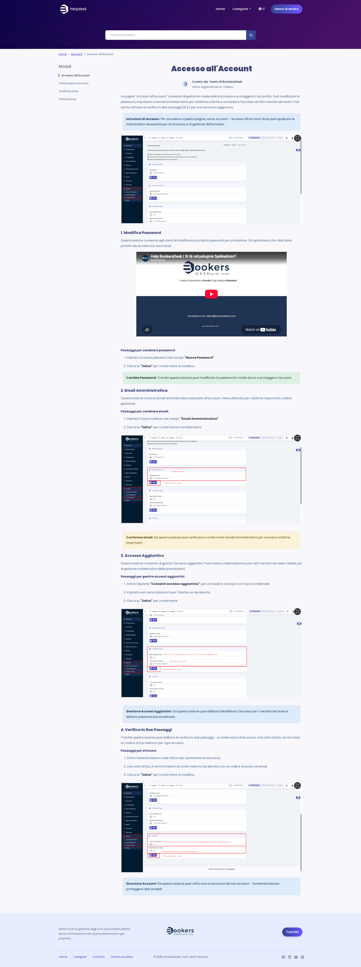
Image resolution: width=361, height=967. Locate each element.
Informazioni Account (74, 83)
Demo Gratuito (287, 9)
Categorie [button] (240, 9)
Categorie (79, 957)
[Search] (251, 35)
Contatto (99, 957)
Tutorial (292, 932)
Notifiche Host (68, 91)
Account (76, 54)
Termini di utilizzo (122, 957)
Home (220, 9)
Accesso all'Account (75, 75)
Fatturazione (67, 99)
